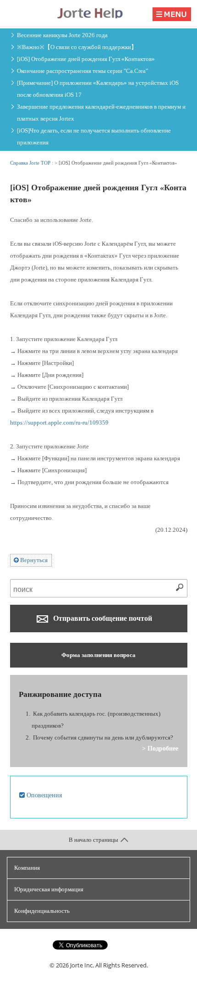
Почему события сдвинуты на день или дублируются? (103, 737)
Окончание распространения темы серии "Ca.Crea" (82, 70)
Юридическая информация (48, 889)
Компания (27, 867)
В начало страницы (93, 839)
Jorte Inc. (82, 965)
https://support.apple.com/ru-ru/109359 (59, 422)
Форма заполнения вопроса (98, 655)
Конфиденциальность (42, 910)
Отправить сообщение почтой (101, 618)
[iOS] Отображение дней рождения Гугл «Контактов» (86, 58)
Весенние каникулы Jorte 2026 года (62, 35)
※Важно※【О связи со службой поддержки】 (77, 47)
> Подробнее (160, 748)
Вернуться (33, 560)
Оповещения (43, 795)
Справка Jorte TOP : (32, 163)
